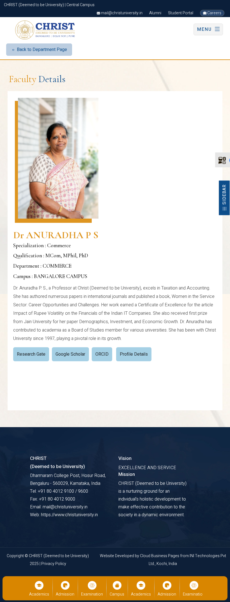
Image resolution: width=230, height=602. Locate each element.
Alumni (155, 13)
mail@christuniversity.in (121, 13)
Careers (213, 13)
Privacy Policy (53, 564)
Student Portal (180, 13)
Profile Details (134, 354)
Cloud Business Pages (160, 556)
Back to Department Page (41, 49)
